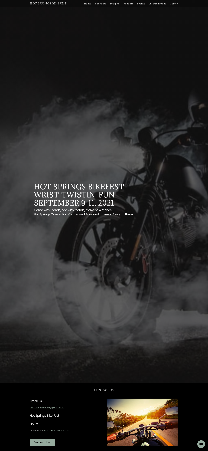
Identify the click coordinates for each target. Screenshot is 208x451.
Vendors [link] (128, 3)
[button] (174, 3)
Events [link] (141, 3)
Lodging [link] (115, 3)
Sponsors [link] (100, 3)
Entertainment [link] (157, 3)
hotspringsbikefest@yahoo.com (47, 407)
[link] (51, 3)
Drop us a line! (43, 442)
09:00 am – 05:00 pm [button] (54, 430)
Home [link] (87, 3)
